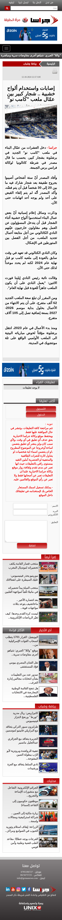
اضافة (32, 545)
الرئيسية (51, 63)
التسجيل (41, 408)
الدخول (41, 414)
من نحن (49, 2)
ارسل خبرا (23, 2)
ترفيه (11, 2)
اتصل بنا (37, 2)
